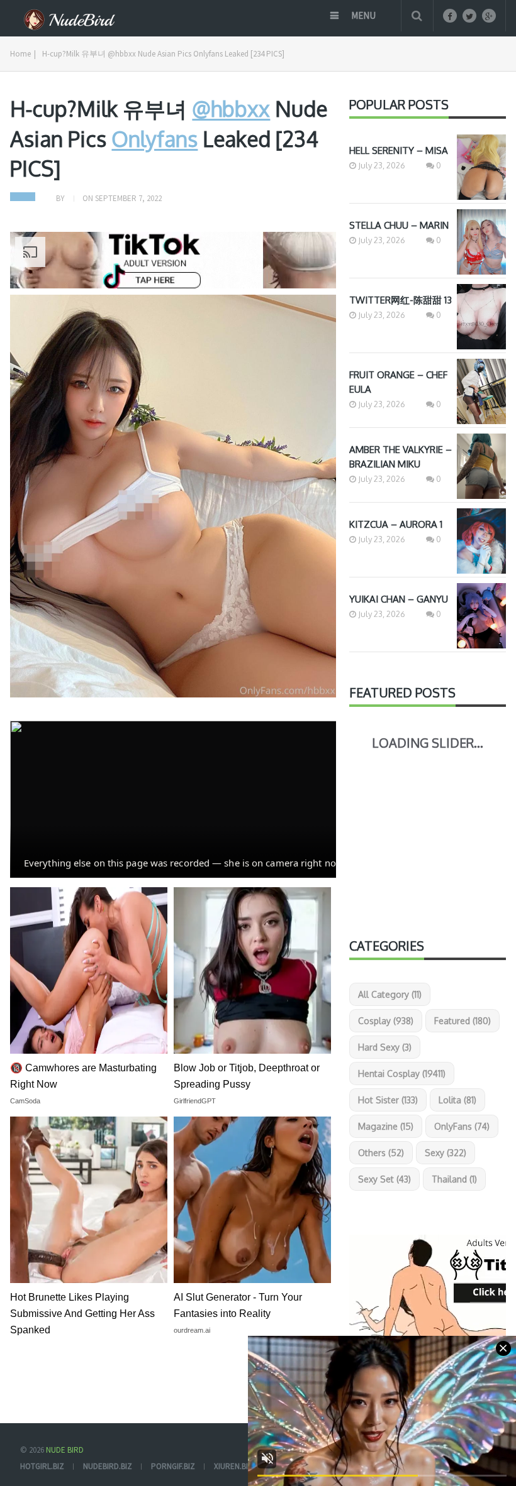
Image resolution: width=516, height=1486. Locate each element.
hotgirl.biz (42, 1466)
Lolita (457, 1100)
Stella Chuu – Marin (399, 225)
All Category (390, 994)
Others (381, 1152)
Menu (363, 15)
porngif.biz (173, 1466)
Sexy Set (384, 1179)
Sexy (445, 1152)
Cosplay (385, 1020)
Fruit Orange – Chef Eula (398, 382)
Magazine (385, 1126)
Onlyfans (154, 138)
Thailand (454, 1179)
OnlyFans (462, 1126)
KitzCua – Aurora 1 (395, 524)
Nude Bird (65, 1450)
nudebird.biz (107, 1466)
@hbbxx (231, 108)
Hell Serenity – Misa (398, 150)
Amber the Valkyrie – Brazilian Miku (400, 457)
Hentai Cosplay (402, 1073)
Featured (462, 1020)
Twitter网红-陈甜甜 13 (400, 300)
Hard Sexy (385, 1047)
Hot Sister (388, 1100)
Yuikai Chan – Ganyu (398, 599)
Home (20, 53)
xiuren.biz (233, 1466)
